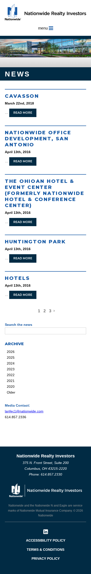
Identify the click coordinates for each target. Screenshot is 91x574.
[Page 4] (54, 309)
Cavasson (22, 96)
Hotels (17, 278)
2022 (11, 375)
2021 (11, 381)
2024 (11, 363)
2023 (11, 369)
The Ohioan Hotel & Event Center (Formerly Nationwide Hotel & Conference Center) (44, 193)
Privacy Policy (46, 558)
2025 (11, 357)
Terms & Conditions (45, 550)
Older (11, 392)
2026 (11, 352)
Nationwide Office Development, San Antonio (38, 139)
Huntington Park (35, 242)
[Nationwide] (45, 490)
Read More (22, 112)
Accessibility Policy (45, 540)
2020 (11, 386)
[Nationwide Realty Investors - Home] (45, 12)
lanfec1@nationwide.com (24, 411)
